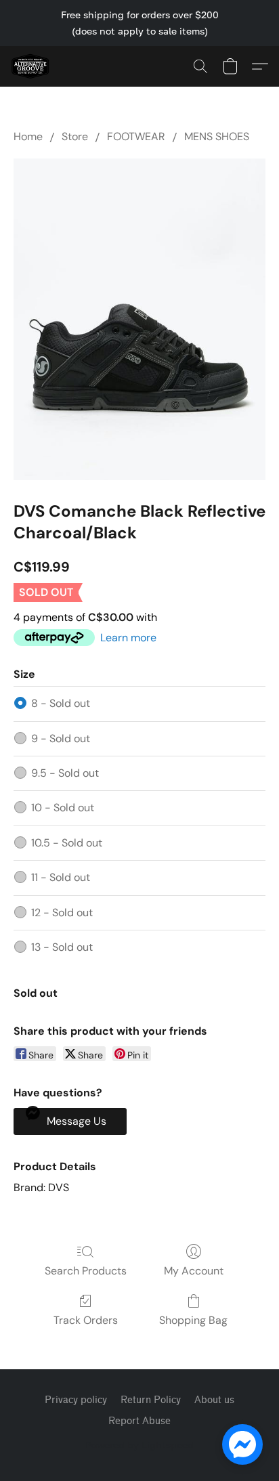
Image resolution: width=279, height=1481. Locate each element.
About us (214, 1400)
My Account (193, 1271)
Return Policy (151, 1400)
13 (62, 947)
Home (28, 136)
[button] (31, 66)
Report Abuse (139, 1421)
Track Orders (85, 1320)
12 (62, 912)
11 (60, 877)
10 (62, 807)
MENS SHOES (216, 136)
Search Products (86, 1271)
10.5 (66, 843)
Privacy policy (76, 1400)
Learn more (128, 637)
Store (75, 136)
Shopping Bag (193, 1320)
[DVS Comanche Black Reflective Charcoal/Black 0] (139, 318)
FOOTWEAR (136, 136)
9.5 (65, 773)
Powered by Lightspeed (139, 1445)
